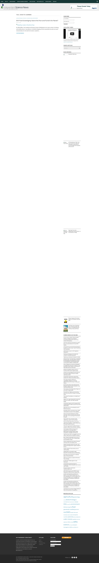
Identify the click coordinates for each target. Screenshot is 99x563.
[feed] (76, 557)
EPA (65, 507)
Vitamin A (76, 527)
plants (74, 516)
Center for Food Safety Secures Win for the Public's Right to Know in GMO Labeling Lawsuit (72, 373)
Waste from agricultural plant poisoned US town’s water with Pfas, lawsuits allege (72, 400)
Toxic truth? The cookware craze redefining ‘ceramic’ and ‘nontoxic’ (71, 419)
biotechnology (70, 500)
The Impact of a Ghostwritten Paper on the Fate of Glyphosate (72, 390)
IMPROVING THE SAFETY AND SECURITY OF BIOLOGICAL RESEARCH (72, 452)
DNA (65, 504)
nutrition (66, 516)
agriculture (68, 497)
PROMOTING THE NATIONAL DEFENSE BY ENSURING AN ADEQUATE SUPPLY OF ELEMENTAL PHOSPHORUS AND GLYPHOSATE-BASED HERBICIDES (72, 361)
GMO (68, 512)
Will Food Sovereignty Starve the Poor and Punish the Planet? (37, 20)
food (73, 507)
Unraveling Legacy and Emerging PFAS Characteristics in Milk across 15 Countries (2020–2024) (72, 404)
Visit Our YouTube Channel (68, 42)
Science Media (48, 1)
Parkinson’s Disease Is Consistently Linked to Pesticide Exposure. (71, 355)
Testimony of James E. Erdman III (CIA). (72, 357)
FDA (71, 507)
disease (76, 501)
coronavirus (66, 501)
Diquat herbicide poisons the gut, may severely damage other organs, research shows (72, 445)
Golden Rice (72, 512)
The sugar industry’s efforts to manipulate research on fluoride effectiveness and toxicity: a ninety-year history (72, 381)
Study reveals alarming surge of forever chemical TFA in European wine (72, 442)
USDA (70, 527)
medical (71, 514)
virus (73, 527)
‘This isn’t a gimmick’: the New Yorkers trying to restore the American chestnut (72, 427)
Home (2, 1)
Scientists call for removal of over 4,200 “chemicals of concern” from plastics (72, 411)
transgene (75, 524)
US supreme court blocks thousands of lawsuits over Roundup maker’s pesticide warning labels (72, 348)
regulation (74, 519)
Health (6, 1)
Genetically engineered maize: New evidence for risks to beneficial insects (71, 377)
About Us (40, 541)
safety (75, 522)
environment (75, 504)
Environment (12, 1)
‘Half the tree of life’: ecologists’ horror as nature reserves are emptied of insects (72, 435)
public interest (68, 519)
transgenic (66, 527)
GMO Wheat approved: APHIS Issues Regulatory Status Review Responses (71, 471)
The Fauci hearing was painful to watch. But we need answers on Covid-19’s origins (72, 343)
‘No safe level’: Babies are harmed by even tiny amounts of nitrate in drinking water (72, 393)
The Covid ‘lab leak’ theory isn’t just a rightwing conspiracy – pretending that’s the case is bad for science (72, 423)
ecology (68, 504)
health (77, 512)
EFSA (70, 504)
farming (68, 507)
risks (69, 522)
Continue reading (20, 33)
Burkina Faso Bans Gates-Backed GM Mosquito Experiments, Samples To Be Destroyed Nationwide (72, 386)
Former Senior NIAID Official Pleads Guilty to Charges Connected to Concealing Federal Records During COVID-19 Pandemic (71, 339)
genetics (76, 509)
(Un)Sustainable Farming (22, 1)
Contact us (41, 544)
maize (68, 514)
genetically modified (69, 509)
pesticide (70, 517)
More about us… (19, 550)
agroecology (76, 497)
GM (65, 512)
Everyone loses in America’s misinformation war (69, 468)
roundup (71, 522)
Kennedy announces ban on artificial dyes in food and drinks (71, 455)
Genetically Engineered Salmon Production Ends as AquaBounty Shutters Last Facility (72, 465)
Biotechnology (40, 1)
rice (78, 519)
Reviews (54, 1)
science (66, 525)
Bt (76, 499)
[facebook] (74, 557)
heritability (65, 514)
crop (70, 501)
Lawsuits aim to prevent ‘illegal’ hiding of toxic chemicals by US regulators (72, 489)
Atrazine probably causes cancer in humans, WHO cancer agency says (71, 370)
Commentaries (29, 18)
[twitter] (72, 557)
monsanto (75, 514)
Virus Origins (32, 1)
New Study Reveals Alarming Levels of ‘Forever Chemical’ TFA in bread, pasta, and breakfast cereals (72, 438)
